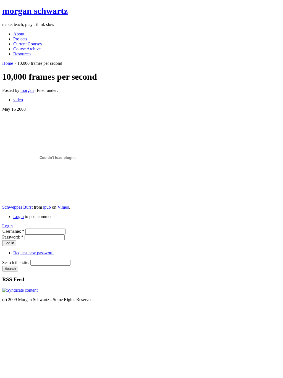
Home (7, 63)
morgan (27, 90)
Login (18, 216)
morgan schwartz (35, 11)
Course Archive (27, 48)
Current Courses (27, 44)
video (18, 99)
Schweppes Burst (18, 207)
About (18, 34)
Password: (12, 237)
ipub (47, 207)
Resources (22, 53)
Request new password (33, 252)
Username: (13, 231)
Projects (20, 39)
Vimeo (63, 207)
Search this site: (16, 262)
